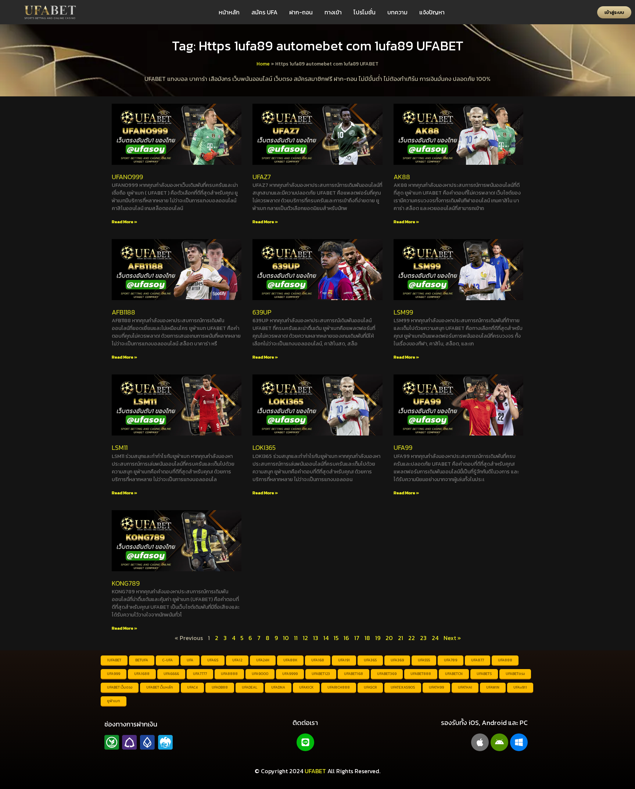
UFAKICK (306, 687)
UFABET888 (420, 673)
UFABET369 (387, 673)
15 (336, 637)
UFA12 (237, 660)
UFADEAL (249, 687)
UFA (190, 660)
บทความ (397, 12)
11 (296, 637)
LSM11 (120, 447)
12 (305, 637)
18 (367, 637)
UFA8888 (229, 673)
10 (286, 637)
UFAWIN (492, 687)
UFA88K (290, 660)
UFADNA (278, 687)
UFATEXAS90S (403, 687)
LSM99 (403, 312)
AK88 (402, 177)
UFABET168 (353, 673)
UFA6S (212, 660)
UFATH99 (436, 687)
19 (377, 637)
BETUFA (141, 660)
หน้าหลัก (229, 12)
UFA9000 (260, 673)
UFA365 (370, 660)
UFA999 (113, 673)
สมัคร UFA (264, 12)
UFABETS (484, 673)
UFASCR (370, 687)
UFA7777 (200, 673)
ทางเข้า (333, 12)
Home (263, 63)
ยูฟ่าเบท (113, 701)
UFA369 (397, 660)
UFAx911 (520, 687)
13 (315, 637)
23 (423, 637)
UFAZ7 (261, 177)
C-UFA (167, 660)
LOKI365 (264, 447)
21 (400, 637)
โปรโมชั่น (365, 12)
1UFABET (114, 660)
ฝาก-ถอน (301, 12)
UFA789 (450, 660)
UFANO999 (127, 177)
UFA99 (403, 447)
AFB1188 (123, 312)
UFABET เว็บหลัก (159, 687)
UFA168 (317, 660)
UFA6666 (171, 673)
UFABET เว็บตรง (119, 687)
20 (389, 637)
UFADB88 (220, 687)
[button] (614, 12)
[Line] (305, 742)
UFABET (315, 771)
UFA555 (424, 660)
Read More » (124, 221)
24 (435, 637)
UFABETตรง (515, 673)
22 (411, 637)
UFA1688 (142, 673)
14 (326, 637)
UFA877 (477, 660)
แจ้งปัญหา (432, 12)
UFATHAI (465, 687)
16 (346, 637)
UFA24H (262, 660)
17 (356, 637)
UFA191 (344, 660)
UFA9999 (290, 673)
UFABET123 (321, 673)
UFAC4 (192, 687)
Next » (452, 637)
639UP (261, 312)
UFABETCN (454, 673)
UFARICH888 (338, 687)
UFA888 (505, 660)
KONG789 (126, 583)
